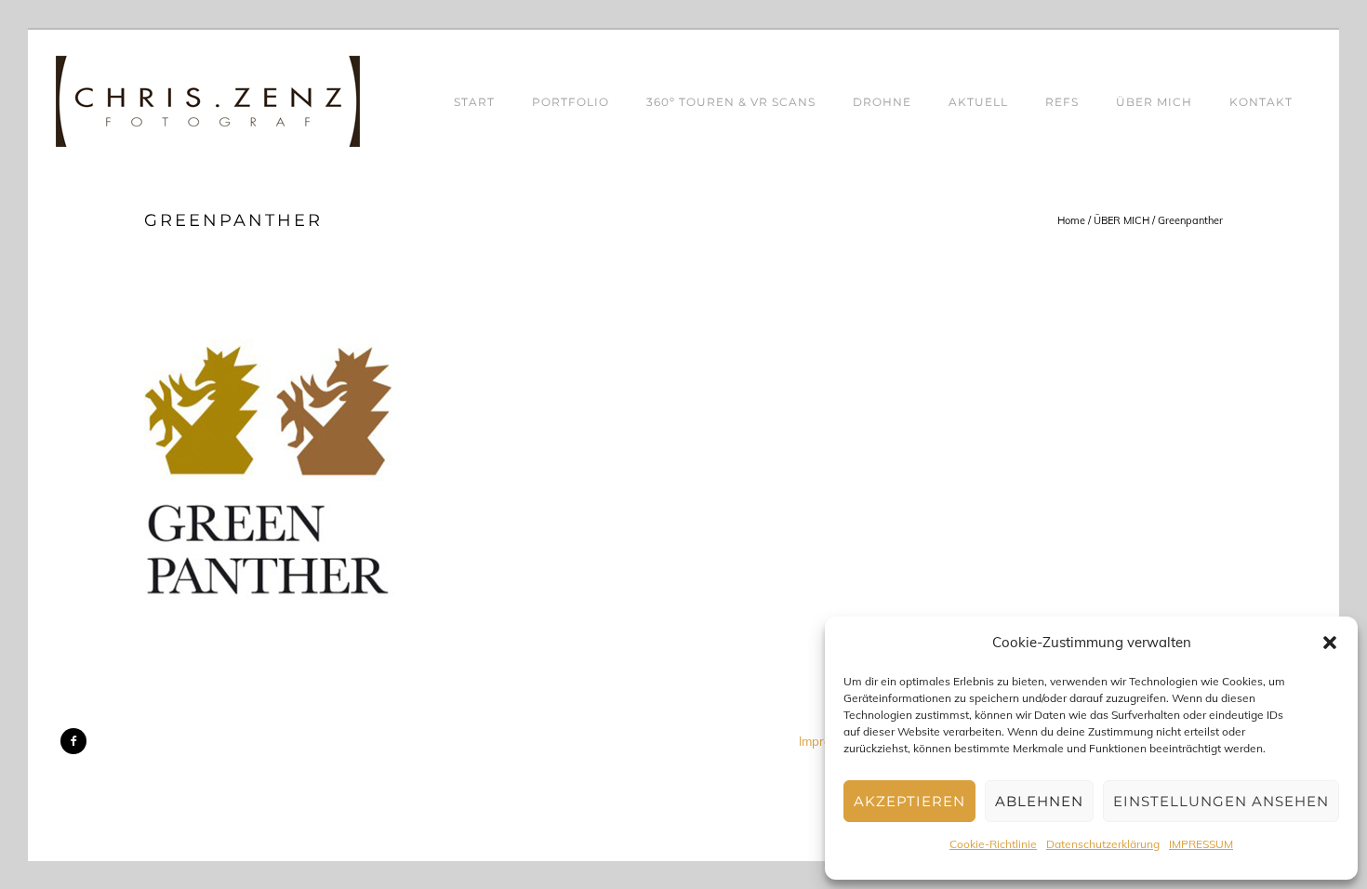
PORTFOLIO (570, 102)
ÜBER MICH (1154, 102)
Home (1071, 220)
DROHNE (882, 102)
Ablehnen (1039, 801)
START (474, 102)
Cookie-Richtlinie (993, 844)
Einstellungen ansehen (1221, 801)
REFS (1062, 102)
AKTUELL (978, 102)
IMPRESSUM (1201, 844)
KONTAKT (1261, 102)
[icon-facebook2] (73, 741)
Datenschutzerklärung (1103, 844)
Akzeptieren (909, 801)
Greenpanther (1190, 220)
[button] (1330, 642)
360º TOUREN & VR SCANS (731, 102)
